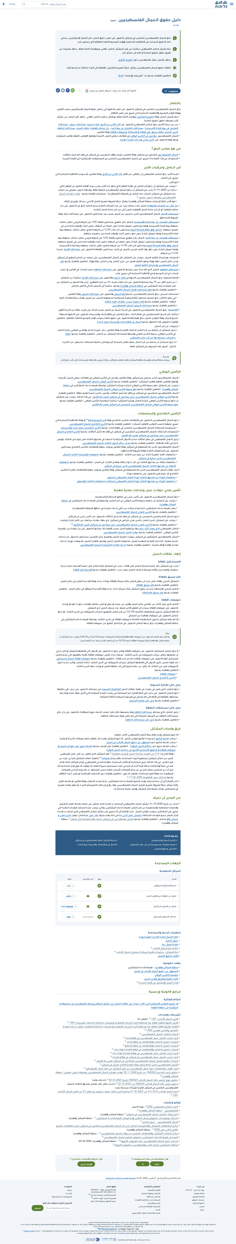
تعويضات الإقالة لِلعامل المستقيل (73, 658)
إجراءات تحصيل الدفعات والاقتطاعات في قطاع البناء (152, 1042)
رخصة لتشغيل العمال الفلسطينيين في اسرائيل (95, 840)
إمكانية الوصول (198, 1197)
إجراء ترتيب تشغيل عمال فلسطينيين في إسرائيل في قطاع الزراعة (145, 1057)
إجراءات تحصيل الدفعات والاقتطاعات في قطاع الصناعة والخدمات (146, 1049)
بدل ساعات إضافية (100, 128)
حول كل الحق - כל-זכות (194, 1190)
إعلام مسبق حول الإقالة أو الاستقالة (145, 132)
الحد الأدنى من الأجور (110, 124)
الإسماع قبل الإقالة (82, 569)
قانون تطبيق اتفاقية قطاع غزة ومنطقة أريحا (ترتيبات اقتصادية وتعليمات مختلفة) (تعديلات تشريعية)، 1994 (123, 1022)
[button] (231, 4)
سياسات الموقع (198, 1200)
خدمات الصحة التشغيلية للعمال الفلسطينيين (103, 545)
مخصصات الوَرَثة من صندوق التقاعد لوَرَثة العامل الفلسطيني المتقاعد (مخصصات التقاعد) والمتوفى (126, 481)
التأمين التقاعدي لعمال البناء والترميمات (81, 427)
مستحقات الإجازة (90, 277)
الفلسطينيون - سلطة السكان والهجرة (158, 1110)
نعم (157, 1164)
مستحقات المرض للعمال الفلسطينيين (132, 305)
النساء (157, 1210)
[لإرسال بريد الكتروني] (87, 896)
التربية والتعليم (154, 1213)
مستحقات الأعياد (169, 213)
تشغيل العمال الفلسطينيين (163, 840)
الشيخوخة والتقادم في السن (149, 1206)
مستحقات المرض (90, 294)
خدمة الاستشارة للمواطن (165, 885)
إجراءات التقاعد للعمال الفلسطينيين (160, 1034)
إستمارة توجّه (88, 917)
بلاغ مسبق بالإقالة (145, 585)
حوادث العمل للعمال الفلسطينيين (121, 532)
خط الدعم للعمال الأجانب (165, 948)
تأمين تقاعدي (171, 132)
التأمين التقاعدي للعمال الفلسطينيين (88, 424)
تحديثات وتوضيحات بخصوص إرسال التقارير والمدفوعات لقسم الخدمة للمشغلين (137, 1118)
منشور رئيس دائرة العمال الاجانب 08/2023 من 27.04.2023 (148, 1084)
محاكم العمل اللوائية (141, 746)
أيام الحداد (173, 309)
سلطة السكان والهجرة (131, 286)
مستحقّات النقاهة (66, 128)
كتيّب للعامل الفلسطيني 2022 (162, 1106)
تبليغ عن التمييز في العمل (164, 906)
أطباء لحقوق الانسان (168, 956)
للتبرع (202, 1206)
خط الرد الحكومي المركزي (165, 917)
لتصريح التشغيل (145, 116)
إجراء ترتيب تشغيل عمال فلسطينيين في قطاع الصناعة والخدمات (145, 1053)
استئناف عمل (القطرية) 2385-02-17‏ (148, 777)
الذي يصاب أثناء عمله (149, 528)
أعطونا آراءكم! (198, 1203)
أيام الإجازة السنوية (111, 689)
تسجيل (37, 1208)
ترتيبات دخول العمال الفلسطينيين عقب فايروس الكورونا (149, 1141)
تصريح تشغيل (125, 59)
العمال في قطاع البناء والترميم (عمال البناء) (119, 322)
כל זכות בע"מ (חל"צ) (108, 1229)
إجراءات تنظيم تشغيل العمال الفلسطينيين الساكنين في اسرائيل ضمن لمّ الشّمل (137, 1061)
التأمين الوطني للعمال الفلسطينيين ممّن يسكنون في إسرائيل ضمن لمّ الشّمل (132, 397)
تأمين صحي (148, 139)
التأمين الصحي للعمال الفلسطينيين (134, 512)
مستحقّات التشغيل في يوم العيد (127, 128)
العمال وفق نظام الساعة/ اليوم (146, 229)
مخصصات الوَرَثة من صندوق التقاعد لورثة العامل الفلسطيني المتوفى (141, 477)
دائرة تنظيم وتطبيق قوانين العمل (161, 979)
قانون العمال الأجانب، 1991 (164, 1019)
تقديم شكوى (162, 738)
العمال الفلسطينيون (167, 154)
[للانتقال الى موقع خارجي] (99, 885)
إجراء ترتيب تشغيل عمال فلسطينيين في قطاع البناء (151, 1038)
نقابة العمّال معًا (170, 944)
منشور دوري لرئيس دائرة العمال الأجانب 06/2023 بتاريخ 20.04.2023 (143, 1080)
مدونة (69, 1190)
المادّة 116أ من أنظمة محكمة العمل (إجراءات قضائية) (139, 753)
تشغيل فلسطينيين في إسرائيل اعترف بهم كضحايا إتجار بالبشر (102, 819)
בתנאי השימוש (29, 1231)
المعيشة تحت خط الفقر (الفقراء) (147, 1200)
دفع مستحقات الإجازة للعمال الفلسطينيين (130, 289)
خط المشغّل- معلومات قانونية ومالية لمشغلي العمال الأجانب (147, 952)
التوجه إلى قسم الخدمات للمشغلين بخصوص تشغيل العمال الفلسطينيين (141, 1137)
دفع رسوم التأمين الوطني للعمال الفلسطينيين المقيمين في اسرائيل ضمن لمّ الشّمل (135, 404)
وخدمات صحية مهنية (131, 139)
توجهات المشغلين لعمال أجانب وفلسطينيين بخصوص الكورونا (146, 1145)
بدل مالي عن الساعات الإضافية (163, 205)
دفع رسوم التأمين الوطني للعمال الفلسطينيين (113, 389)
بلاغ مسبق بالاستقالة (152, 592)
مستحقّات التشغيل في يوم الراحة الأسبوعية (156, 221)
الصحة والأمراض (154, 1203)
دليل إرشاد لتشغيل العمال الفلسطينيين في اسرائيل (152, 1114)
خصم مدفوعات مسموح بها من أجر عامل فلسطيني (153, 844)
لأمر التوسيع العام (97, 420)
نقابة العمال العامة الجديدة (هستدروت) (158, 937)
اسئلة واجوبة (199, 1193)
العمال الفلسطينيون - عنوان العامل (160, 1122)
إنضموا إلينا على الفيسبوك (62, 1197)
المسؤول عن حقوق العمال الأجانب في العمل (129, 742)
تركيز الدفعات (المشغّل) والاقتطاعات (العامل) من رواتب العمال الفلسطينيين (139, 1133)
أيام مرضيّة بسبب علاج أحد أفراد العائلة (124, 301)
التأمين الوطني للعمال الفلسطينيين (96, 381)
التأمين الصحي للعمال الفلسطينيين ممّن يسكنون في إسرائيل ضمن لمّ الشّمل (112, 524)
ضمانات (106, 758)
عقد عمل (93, 815)
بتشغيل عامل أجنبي (132, 815)
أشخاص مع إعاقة (153, 1197)
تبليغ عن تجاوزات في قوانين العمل (161, 896)
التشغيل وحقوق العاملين (165, 849)
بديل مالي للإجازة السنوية (141, 700)
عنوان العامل (171, 940)
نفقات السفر (83, 128)
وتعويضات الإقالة (118, 132)
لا (142, 1164)
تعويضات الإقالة (168, 674)
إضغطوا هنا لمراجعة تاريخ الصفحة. (120, 1178)
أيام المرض (119, 294)
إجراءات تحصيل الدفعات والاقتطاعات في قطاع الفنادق (151, 1045)
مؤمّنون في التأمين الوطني (143, 136)
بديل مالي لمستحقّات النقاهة (140, 719)
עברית (12, 4)
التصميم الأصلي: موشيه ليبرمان (103, 1195)
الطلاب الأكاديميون (139, 1213)
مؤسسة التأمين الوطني (166, 975)
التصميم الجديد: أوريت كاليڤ (104, 1198)
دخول (202, 1210)
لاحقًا (120, 75)
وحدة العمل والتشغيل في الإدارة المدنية (158, 982)
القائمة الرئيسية (154, 1190)
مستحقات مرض (78, 124)
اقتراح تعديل (86, 1164)
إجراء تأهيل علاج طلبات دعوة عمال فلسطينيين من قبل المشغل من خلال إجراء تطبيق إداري (132, 1068)
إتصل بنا (69, 1193)
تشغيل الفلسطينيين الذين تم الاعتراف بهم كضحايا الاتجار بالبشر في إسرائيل (139, 1064)
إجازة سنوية (93, 124)
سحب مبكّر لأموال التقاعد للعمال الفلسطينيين (107, 443)
